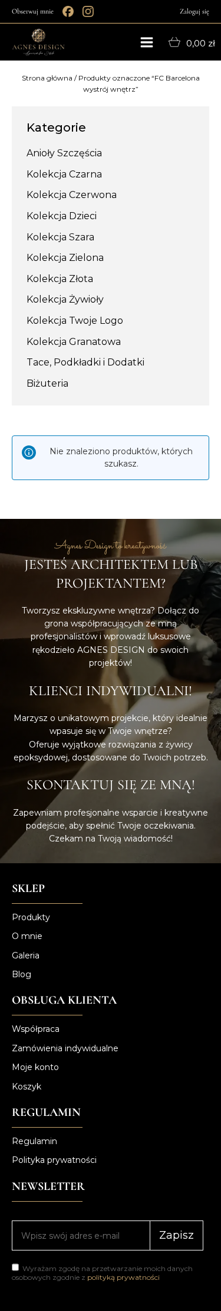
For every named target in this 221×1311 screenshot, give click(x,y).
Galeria (25, 955)
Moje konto (35, 1067)
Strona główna (47, 77)
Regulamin (34, 1141)
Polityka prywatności (54, 1160)
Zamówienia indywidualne (65, 1048)
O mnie (27, 936)
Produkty (31, 917)
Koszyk (26, 1086)
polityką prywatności (123, 1277)
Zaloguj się (194, 11)
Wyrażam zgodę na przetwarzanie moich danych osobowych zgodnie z (102, 1273)
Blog (21, 974)
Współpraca (36, 1029)
